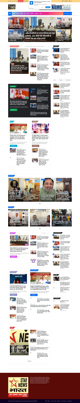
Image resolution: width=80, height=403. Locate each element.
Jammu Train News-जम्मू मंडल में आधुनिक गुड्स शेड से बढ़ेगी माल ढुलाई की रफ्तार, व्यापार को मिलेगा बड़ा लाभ (43, 107)
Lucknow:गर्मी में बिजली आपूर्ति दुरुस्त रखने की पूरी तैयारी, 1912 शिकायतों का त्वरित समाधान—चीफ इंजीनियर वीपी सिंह (40, 222)
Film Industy (35, 46)
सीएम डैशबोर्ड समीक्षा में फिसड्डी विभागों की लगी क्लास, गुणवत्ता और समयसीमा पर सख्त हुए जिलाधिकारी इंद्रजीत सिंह (63, 197)
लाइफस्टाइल (36, 13)
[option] (40, 29)
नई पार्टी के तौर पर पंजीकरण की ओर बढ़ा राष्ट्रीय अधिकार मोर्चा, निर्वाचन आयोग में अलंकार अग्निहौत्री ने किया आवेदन (43, 153)
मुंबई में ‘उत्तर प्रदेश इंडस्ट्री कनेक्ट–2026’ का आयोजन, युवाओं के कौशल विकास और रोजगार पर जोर (44, 162)
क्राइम (41, 13)
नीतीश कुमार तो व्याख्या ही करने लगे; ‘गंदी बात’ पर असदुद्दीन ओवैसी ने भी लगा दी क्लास (65, 289)
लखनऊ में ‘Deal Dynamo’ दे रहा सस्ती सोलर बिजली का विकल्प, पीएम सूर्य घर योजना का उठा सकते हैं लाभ (22, 301)
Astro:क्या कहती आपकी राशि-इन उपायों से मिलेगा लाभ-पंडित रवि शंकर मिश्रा (43, 312)
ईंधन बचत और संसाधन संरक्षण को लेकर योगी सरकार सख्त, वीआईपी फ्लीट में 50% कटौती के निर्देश (18, 103)
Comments (68, 80)
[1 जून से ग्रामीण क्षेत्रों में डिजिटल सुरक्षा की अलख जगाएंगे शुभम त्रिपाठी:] (30, 297)
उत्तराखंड (21, 13)
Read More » (13, 109)
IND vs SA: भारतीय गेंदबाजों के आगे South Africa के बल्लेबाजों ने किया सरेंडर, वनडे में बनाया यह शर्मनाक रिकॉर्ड (21, 162)
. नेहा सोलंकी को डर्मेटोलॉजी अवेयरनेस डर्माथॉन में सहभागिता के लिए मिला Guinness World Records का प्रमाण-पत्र (65, 71)
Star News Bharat (14, 72)
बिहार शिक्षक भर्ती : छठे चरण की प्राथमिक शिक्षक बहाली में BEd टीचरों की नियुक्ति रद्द (65, 283)
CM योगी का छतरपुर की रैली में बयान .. (64, 301)
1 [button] (39, 203)
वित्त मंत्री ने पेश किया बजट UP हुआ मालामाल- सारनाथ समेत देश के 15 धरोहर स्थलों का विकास (65, 64)
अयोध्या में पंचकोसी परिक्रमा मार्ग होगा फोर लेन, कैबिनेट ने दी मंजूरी (15, 26)
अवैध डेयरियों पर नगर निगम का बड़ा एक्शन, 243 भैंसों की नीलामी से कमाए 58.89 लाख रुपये (40, 36)
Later (42, 7)
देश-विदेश (13, 13)
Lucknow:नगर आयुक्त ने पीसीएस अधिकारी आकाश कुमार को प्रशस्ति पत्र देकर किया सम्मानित (17, 223)
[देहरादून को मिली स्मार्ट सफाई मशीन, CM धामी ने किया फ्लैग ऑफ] (62, 217)
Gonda (38, 46)
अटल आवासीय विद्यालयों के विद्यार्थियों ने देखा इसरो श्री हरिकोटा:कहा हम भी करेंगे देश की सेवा (42, 99)
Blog (29, 46)
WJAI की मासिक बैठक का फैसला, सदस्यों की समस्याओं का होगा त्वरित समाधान (65, 278)
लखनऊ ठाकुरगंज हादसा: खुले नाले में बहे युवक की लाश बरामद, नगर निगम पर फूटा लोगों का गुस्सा (38, 114)
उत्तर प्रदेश (27, 179)
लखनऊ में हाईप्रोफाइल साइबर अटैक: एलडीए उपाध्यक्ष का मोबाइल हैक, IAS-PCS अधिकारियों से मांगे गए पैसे (22, 319)
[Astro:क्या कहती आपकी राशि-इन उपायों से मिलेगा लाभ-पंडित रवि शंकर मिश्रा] (30, 309)
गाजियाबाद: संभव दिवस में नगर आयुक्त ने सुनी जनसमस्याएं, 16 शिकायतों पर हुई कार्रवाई (31, 198)
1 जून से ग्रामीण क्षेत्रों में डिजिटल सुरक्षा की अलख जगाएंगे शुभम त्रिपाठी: (43, 300)
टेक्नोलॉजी (31, 13)
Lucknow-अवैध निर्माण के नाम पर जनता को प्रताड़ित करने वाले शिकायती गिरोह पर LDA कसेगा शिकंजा (39, 349)
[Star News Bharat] (11, 7)
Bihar (26, 46)
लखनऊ (27, 18)
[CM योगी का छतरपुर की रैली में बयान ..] (56, 302)
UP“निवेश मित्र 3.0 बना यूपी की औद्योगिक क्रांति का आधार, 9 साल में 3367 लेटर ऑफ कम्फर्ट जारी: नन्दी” (40, 138)
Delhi (31, 46)
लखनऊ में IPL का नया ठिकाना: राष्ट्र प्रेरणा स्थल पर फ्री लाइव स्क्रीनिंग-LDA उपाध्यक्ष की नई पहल (17, 138)
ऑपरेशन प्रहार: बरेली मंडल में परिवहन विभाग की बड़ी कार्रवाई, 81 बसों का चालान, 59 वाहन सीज (48, 198)
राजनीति (28, 13)
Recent (54, 80)
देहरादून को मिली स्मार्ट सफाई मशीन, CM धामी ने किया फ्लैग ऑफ (60, 223)
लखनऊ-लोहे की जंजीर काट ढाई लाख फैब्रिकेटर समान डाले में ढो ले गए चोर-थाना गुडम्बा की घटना (42, 342)
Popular (61, 80)
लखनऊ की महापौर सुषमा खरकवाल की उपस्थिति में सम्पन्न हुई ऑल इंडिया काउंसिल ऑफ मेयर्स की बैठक (64, 307)
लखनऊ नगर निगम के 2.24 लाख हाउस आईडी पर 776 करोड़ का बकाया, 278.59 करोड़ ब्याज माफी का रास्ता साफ (15, 37)
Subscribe (48, 7)
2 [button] (40, 203)
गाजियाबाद (11, 179)
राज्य (17, 13)
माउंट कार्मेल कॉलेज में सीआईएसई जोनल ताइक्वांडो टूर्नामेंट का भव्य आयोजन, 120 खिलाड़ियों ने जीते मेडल (21, 153)
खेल (24, 13)
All (24, 46)
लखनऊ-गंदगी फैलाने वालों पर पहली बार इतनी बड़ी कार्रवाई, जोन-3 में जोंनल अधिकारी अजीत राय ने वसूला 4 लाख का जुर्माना (63, 23)
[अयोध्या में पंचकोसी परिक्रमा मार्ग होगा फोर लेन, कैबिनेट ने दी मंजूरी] (16, 23)
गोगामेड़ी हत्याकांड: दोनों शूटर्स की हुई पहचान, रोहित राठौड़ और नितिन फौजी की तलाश (42, 355)
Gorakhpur (42, 46)
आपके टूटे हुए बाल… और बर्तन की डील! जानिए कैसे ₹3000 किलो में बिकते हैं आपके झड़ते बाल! (40, 306)
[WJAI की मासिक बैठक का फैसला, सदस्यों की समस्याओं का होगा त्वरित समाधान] (56, 279)
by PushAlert (31, 8)
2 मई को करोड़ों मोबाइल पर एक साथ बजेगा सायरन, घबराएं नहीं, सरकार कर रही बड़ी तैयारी (42, 92)
